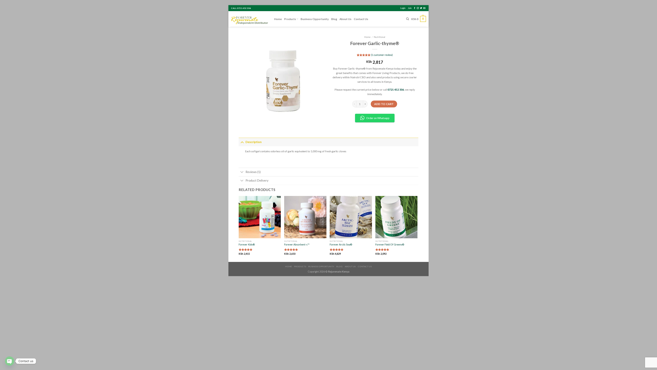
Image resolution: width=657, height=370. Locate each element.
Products (290, 19)
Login (402, 8)
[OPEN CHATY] (9, 361)
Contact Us (361, 19)
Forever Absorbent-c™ (296, 244)
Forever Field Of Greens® (389, 244)
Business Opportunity (315, 19)
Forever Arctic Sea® (341, 244)
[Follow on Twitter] (421, 8)
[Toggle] (242, 142)
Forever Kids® (247, 244)
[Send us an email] (424, 8)
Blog (334, 19)
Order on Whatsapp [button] (377, 118)
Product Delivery (257, 180)
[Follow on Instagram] (418, 8)
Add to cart (384, 104)
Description (254, 142)
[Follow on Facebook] (415, 8)
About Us (345, 19)
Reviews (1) (253, 172)
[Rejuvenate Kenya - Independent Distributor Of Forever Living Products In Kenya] (250, 19)
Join (410, 8)
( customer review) (382, 54)
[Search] (407, 19)
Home (278, 19)
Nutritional (379, 37)
